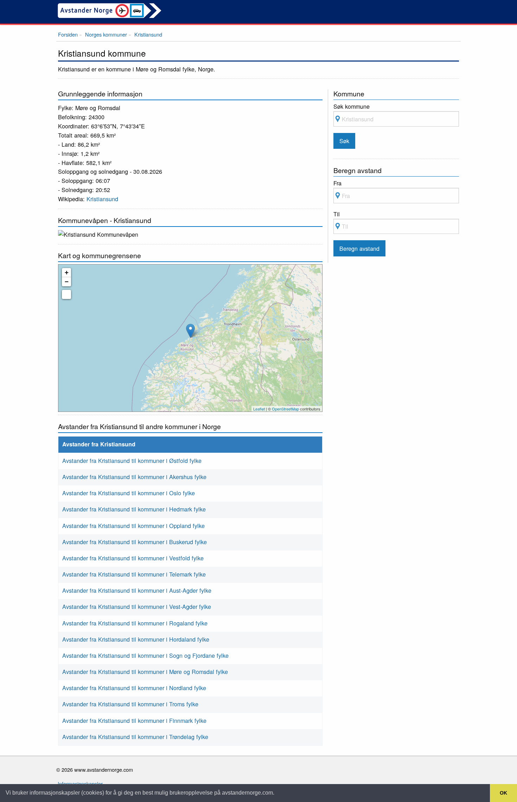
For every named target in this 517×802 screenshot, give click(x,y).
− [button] (67, 281)
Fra (337, 183)
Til (336, 214)
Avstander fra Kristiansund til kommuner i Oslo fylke (128, 493)
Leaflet (259, 409)
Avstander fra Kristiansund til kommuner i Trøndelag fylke (135, 736)
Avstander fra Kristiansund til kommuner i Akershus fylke (134, 476)
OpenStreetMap (285, 409)
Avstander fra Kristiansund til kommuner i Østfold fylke (132, 460)
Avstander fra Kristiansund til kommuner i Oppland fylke (133, 525)
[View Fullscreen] (66, 294)
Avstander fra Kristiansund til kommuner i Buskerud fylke (134, 541)
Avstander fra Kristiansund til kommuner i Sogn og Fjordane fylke (145, 655)
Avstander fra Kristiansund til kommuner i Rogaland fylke (135, 623)
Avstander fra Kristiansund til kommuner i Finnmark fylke (134, 720)
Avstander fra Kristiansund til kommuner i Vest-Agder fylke (136, 606)
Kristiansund (102, 199)
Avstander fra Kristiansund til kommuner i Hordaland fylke (135, 639)
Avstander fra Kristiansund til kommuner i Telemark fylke (134, 574)
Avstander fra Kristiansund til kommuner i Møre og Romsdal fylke (145, 671)
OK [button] (503, 793)
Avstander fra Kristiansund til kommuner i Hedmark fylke (134, 509)
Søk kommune (351, 106)
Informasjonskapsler (80, 783)
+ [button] (67, 272)
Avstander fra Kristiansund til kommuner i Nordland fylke (134, 687)
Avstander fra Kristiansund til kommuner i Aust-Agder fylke (136, 590)
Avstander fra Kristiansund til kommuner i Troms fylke (130, 704)
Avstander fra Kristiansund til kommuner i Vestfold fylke (133, 558)
